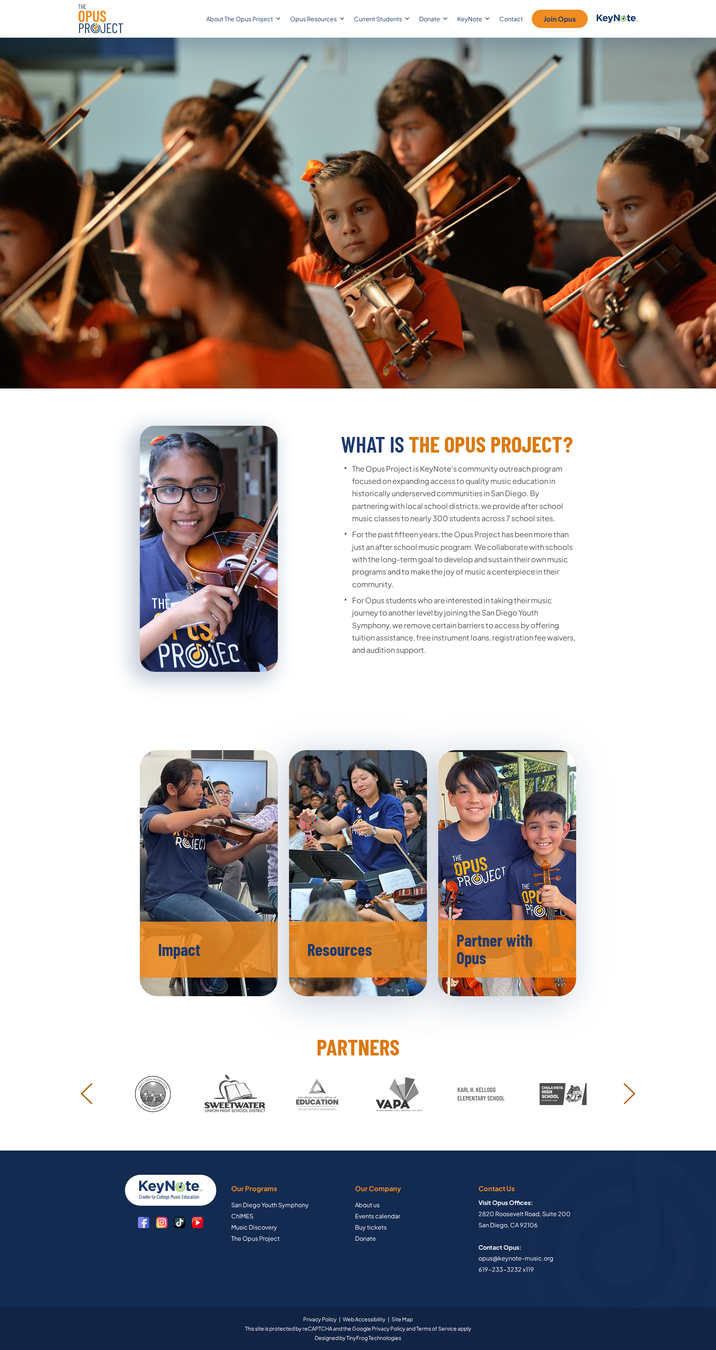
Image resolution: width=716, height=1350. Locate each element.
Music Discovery (254, 1227)
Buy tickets (371, 1227)
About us (367, 1205)
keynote (617, 19)
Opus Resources (313, 19)
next (629, 1094)
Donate (365, 1238)
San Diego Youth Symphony (270, 1205)
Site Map (402, 1319)
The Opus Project (100, 18)
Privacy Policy (320, 1319)
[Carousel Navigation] (358, 1094)
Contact (511, 19)
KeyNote (469, 19)
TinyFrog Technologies (373, 1337)
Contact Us (496, 1188)
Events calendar (377, 1216)
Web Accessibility (364, 1319)
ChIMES (242, 1216)
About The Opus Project (239, 19)
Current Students (378, 19)
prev (86, 1094)
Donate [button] (429, 19)
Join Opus (560, 19)
